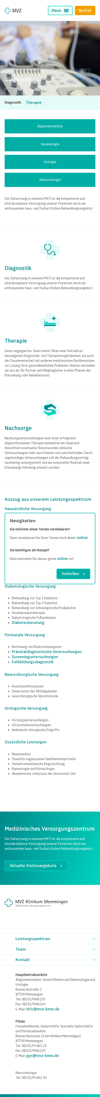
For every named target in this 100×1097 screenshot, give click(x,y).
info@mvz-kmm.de (43, 1009)
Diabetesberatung (28, 622)
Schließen (70, 574)
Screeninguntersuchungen (35, 656)
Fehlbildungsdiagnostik (33, 662)
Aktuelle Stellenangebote (33, 865)
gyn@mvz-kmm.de (42, 1055)
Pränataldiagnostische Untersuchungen (47, 651)
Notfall (85, 10)
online (82, 537)
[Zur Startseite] (13, 10)
